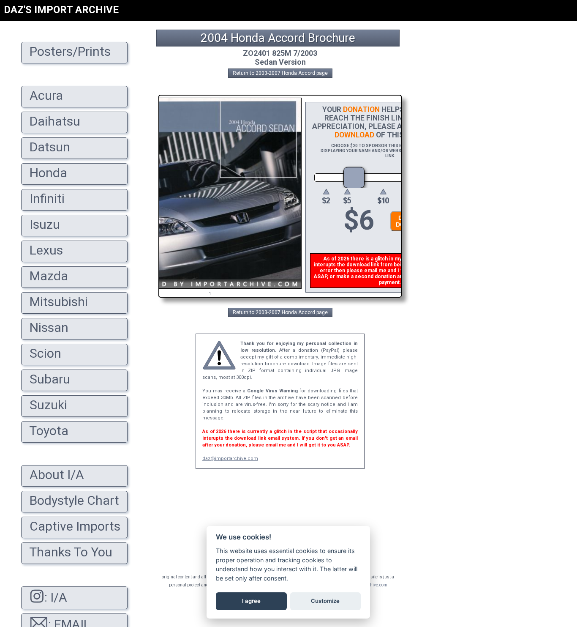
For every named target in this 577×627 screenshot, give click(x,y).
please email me (366, 271)
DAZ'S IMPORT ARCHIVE (61, 10)
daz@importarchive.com (230, 458)
